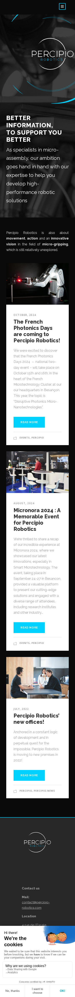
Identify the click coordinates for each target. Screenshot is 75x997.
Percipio (37, 437)
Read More (29, 422)
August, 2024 (24, 503)
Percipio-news (44, 790)
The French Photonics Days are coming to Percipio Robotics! (37, 331)
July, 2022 (21, 709)
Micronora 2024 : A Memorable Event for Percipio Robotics (37, 519)
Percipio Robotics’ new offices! (36, 719)
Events (25, 437)
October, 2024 (25, 315)
